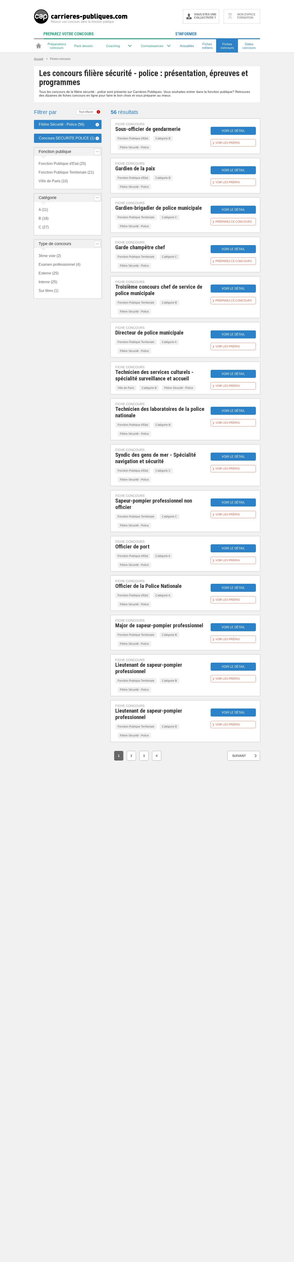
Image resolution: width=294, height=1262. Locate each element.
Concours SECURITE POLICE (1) (66, 138)
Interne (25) (48, 282)
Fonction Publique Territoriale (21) (66, 172)
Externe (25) (49, 273)
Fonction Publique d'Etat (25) (62, 164)
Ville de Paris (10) (53, 181)
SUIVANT (239, 756)
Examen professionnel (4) (59, 264)
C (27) (44, 227)
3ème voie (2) (50, 256)
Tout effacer (86, 111)
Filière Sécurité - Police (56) (61, 124)
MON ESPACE (246, 16)
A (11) (43, 210)
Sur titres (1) (48, 291)
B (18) (43, 218)
